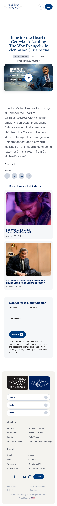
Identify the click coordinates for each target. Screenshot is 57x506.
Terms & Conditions (37, 486)
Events (10, 437)
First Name (14, 307)
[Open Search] (41, 7)
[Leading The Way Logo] (13, 6)
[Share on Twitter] (14, 176)
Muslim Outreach (36, 432)
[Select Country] (34, 498)
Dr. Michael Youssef (37, 463)
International (12, 432)
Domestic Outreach (37, 428)
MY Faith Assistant (37, 468)
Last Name (34, 307)
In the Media (12, 468)
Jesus (31, 455)
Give (9, 459)
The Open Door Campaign (40, 441)
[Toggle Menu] (49, 7)
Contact (32, 459)
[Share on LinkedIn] (21, 176)
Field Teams (33, 437)
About (9, 455)
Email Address (15, 319)
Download (9, 164)
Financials (11, 463)
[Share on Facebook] (7, 176)
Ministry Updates (14, 441)
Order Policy (11, 490)
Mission (10, 428)
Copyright (33, 490)
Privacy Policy (12, 486)
